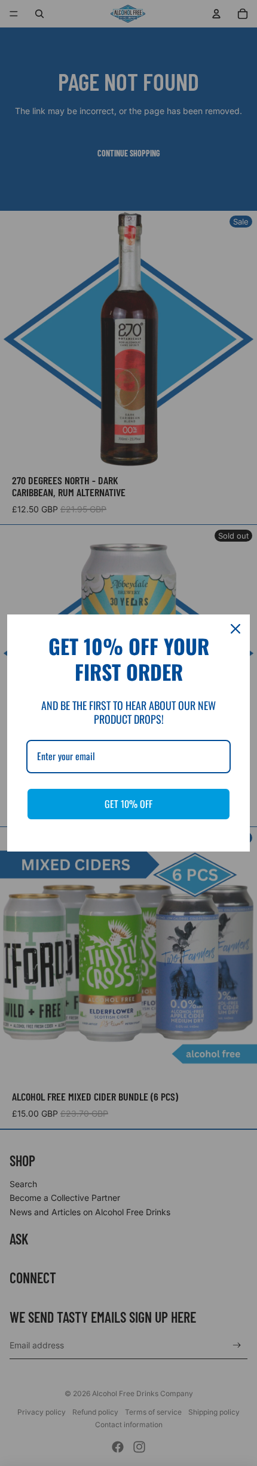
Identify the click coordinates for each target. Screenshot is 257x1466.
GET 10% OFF (128, 804)
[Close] (235, 628)
